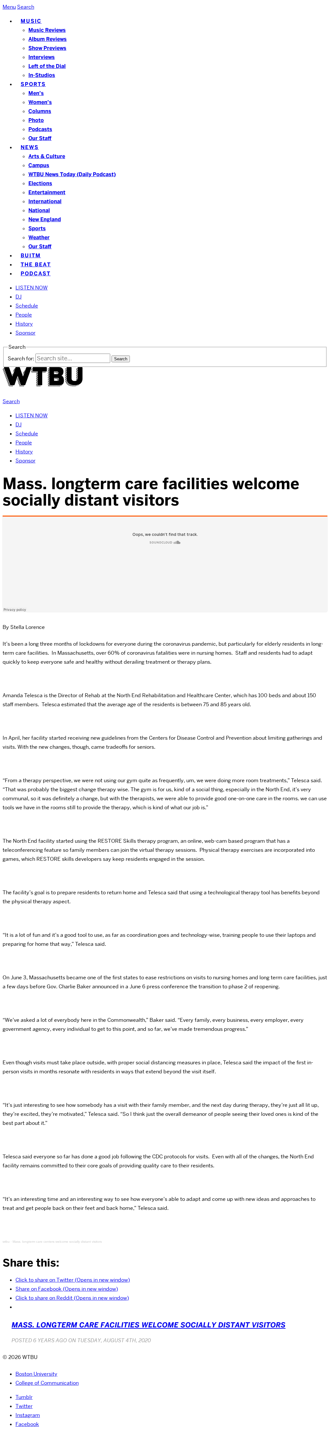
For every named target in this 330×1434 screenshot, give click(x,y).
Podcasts (40, 129)
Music (31, 21)
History (24, 323)
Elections (40, 183)
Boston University (36, 1374)
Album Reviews (47, 39)
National (39, 210)
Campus (38, 165)
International (45, 201)
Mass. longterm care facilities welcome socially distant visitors (149, 1325)
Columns (39, 111)
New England (44, 219)
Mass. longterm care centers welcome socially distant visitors (57, 1241)
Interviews (41, 57)
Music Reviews (47, 30)
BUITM (31, 255)
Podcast (36, 273)
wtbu (6, 1241)
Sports (33, 84)
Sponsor (25, 332)
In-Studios (41, 75)
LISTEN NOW (31, 287)
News (30, 147)
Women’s (40, 102)
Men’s (36, 93)
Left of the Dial (47, 66)
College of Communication (47, 1383)
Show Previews (47, 48)
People (23, 314)
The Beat (36, 264)
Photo (36, 120)
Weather (39, 237)
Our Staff (40, 138)
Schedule (26, 305)
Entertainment (46, 192)
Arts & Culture (46, 156)
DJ (18, 296)
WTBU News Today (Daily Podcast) (72, 174)
